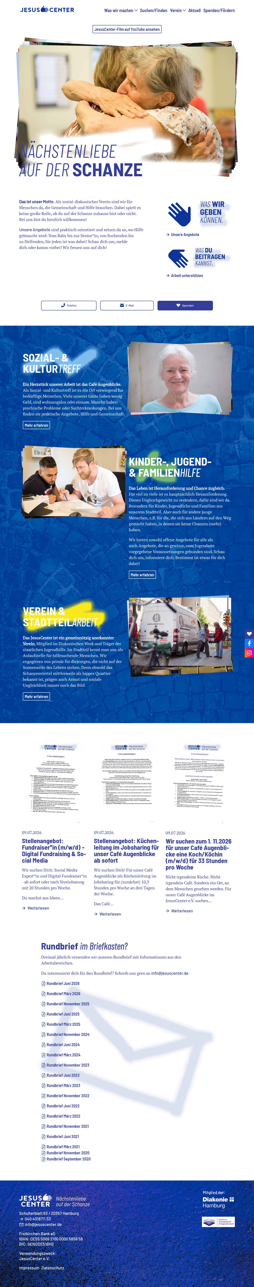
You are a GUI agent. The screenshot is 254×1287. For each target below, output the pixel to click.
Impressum (29, 1267)
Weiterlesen (38, 908)
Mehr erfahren (36, 425)
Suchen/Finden (153, 10)
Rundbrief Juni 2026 (63, 983)
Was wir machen (118, 10)
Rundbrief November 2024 (68, 1034)
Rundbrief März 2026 (63, 993)
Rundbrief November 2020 (68, 1152)
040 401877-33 (38, 1218)
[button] (136, 9)
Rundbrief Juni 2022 (63, 1105)
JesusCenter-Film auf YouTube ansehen (127, 29)
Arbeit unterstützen (187, 275)
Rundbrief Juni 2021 (63, 1136)
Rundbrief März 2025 (63, 1024)
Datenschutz (52, 1267)
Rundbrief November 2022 (68, 1095)
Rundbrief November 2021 (68, 1126)
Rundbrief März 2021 (63, 1146)
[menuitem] (120, 12)
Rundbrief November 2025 (68, 1003)
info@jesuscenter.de (169, 973)
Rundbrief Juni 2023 (63, 1075)
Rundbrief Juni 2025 (63, 1013)
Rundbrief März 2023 (63, 1085)
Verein (176, 10)
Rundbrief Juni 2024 (63, 1044)
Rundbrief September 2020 (69, 1158)
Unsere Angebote (185, 234)
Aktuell (194, 10)
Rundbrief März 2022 (63, 1116)
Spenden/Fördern (219, 10)
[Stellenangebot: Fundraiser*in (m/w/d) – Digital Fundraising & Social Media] (55, 780)
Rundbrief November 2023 (68, 1064)
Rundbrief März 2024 (63, 1054)
